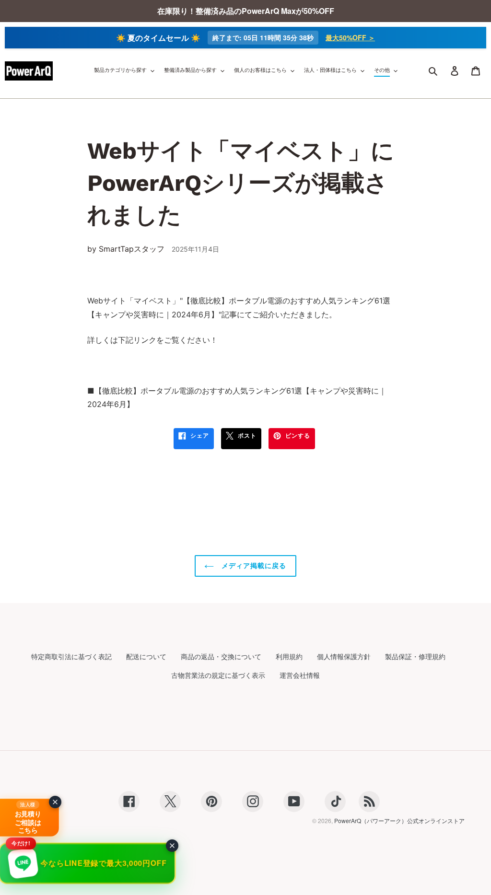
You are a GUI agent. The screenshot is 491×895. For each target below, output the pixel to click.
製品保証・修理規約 (415, 656)
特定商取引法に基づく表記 (71, 656)
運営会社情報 (300, 675)
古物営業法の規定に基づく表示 (218, 675)
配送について (146, 656)
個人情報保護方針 (344, 656)
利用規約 (289, 656)
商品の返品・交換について (221, 656)
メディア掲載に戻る (252, 566)
